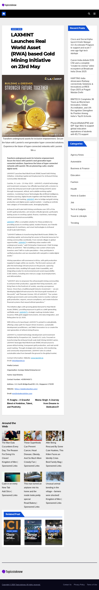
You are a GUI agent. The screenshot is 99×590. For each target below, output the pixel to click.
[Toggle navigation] (94, 13)
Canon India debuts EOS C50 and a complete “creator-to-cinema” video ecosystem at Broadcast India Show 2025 (82, 66)
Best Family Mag (53, 462)
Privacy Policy (79, 585)
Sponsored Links (9, 466)
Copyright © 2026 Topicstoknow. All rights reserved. (21, 585)
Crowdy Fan (29, 462)
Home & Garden (78, 196)
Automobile (76, 162)
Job (72, 202)
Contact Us (67, 585)
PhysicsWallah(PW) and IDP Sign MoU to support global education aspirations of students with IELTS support (82, 128)
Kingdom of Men (9, 462)
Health (74, 189)
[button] (89, 14)
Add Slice (6, 491)
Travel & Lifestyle (79, 216)
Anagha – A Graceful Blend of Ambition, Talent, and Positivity (20, 403)
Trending (75, 223)
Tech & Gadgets (78, 209)
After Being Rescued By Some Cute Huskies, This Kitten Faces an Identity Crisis (54, 450)
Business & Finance (80, 168)
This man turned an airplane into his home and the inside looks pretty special (33, 491)
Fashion (74, 182)
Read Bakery (30, 503)
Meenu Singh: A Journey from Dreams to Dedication (47, 403)
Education (75, 175)
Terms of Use (92, 585)
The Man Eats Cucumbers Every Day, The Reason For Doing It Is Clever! (10, 450)
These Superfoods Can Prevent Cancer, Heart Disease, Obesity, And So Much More (33, 450)
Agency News (17, 29)
